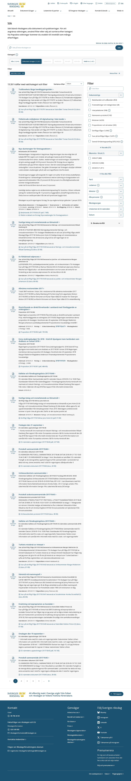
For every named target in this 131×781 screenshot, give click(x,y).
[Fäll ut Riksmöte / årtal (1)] (121, 153)
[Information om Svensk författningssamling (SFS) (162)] (122, 141)
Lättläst (52, 3)
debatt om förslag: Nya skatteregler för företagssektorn (44, 215)
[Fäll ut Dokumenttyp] (121, 95)
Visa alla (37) (112, 147)
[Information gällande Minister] (97, 191)
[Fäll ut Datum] (121, 215)
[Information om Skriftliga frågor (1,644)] (111, 130)
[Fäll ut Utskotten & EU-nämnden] (121, 209)
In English (75, 3)
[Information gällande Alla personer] (101, 197)
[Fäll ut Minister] (121, 191)
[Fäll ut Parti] (121, 179)
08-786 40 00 (15, 716)
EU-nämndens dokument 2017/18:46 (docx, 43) (38, 466)
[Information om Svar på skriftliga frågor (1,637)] (116, 136)
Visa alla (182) (112, 174)
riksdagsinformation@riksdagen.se (23, 733)
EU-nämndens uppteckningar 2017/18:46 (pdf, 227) (40, 442)
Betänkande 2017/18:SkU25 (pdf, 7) (35, 213)
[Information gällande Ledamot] (98, 185)
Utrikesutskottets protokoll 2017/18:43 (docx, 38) (39, 514)
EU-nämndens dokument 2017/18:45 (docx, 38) (38, 675)
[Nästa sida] (49, 681)
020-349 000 (14, 729)
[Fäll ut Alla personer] (121, 197)
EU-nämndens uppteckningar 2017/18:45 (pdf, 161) (40, 651)
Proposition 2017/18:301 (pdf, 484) (34, 366)
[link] (10, 681)
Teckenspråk (64, 3)
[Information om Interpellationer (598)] (109, 110)
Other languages (88, 3)
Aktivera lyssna (110, 3)
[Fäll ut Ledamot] (121, 185)
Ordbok (100, 3)
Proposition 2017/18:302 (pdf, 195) (34, 332)
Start (9, 16)
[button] (28, 10)
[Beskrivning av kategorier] (17, 55)
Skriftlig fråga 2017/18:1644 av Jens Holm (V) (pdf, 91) (41, 418)
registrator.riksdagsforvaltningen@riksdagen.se (28, 751)
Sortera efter (59, 84)
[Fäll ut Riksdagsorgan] (121, 203)
